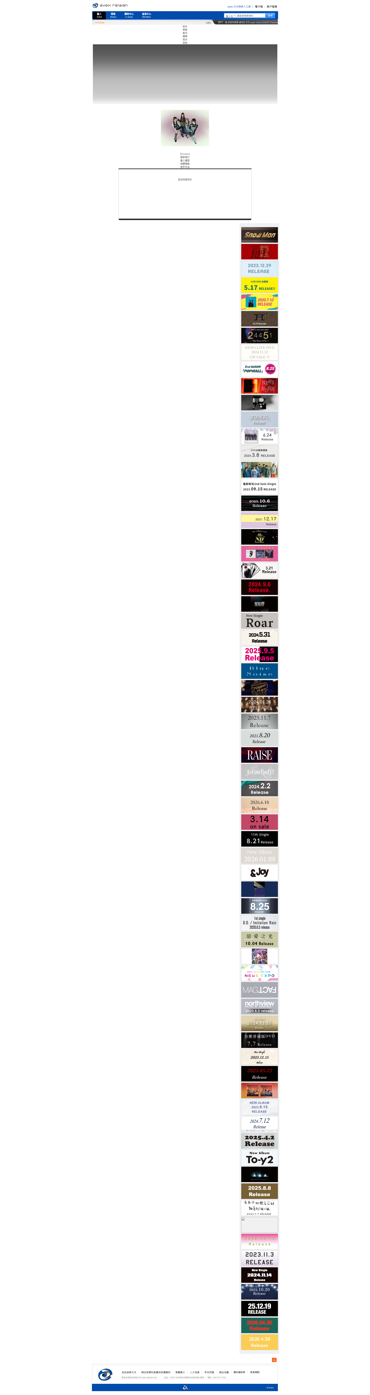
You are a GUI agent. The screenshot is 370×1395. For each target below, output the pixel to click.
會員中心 (146, 15)
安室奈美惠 (233, 22)
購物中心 (129, 15)
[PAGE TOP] (274, 1360)
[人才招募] (194, 1372)
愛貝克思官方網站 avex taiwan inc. (121, 5)
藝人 (99, 15)
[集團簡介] (180, 1372)
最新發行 (185, 157)
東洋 (185, 33)
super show (255, 22)
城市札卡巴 (244, 22)
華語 (185, 30)
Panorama (275, 22)
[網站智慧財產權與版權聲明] (155, 1372)
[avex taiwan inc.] (106, 1374)
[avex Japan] (181, 1387)
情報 (113, 15)
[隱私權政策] (238, 1372)
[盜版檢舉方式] (129, 1372)
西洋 (185, 39)
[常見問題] (209, 1372)
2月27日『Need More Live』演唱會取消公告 (198, 23)
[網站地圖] (224, 1372)
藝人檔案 (185, 160)
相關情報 (185, 164)
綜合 (185, 26)
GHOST (265, 22)
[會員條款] (255, 1372)
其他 (185, 43)
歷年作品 (185, 167)
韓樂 (185, 36)
